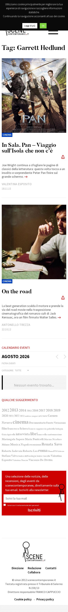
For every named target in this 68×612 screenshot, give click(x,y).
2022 (16, 416)
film (4, 429)
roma (43, 450)
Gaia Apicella (8, 434)
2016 (35, 411)
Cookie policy (23, 599)
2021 (11, 416)
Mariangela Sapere (13, 439)
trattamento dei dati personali (28, 505)
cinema (21, 422)
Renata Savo (52, 444)
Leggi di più (29, 25)
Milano (6, 444)
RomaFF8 (52, 451)
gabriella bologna (55, 428)
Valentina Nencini (20, 460)
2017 (42, 410)
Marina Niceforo (53, 439)
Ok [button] (43, 25)
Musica (15, 444)
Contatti (50, 568)
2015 (29, 410)
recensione (35, 444)
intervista (23, 434)
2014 (22, 410)
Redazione (34, 568)
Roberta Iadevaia (12, 451)
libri (34, 434)
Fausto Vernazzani (56, 422)
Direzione (18, 568)
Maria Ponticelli (34, 439)
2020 (5, 416)
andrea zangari (31, 416)
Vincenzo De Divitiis (41, 460)
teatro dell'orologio (27, 456)
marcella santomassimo (50, 434)
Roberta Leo (30, 451)
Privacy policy (45, 599)
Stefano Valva (10, 456)
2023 (22, 416)
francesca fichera (17, 428)
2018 (49, 410)
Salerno (60, 451)
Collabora (34, 572)
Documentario (37, 422)
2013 (14, 410)
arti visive (43, 416)
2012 (5, 410)
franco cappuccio (37, 428)
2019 (56, 410)
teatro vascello (43, 456)
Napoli (25, 444)
